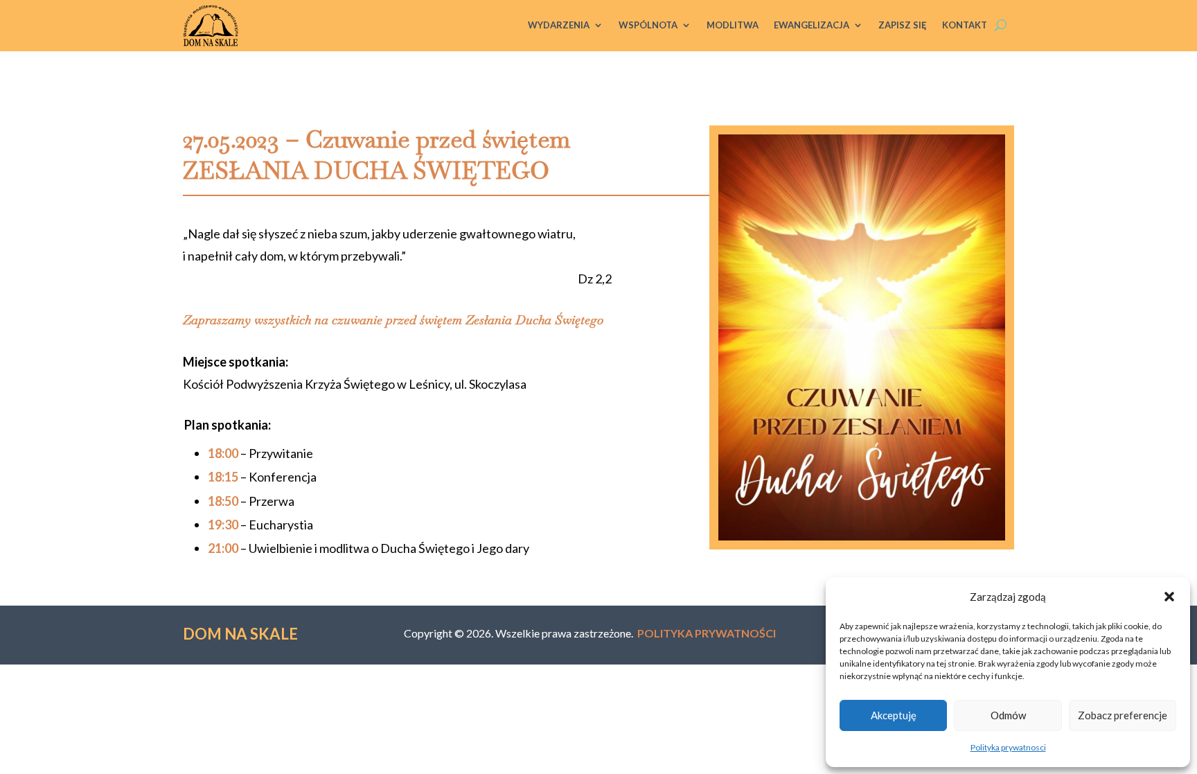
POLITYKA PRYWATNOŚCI (706, 633)
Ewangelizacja (811, 24)
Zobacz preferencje (1122, 715)
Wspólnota (648, 24)
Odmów (1008, 715)
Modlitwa (733, 24)
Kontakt (964, 24)
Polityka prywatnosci (1008, 747)
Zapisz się (902, 24)
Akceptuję (893, 715)
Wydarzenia (558, 24)
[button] (1169, 597)
